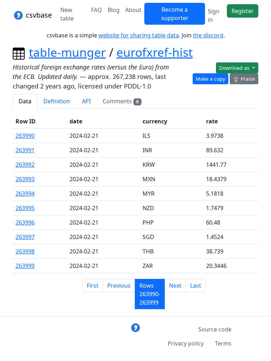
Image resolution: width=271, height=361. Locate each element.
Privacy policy (186, 343)
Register (242, 11)
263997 (25, 237)
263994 (25, 193)
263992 (25, 165)
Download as (235, 68)
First (92, 285)
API (86, 101)
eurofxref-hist (154, 52)
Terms (223, 343)
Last (195, 285)
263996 (25, 222)
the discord (208, 35)
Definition (56, 101)
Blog (114, 10)
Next (175, 285)
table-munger (67, 52)
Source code (214, 329)
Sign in (213, 15)
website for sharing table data (138, 35)
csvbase (38, 15)
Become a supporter (174, 14)
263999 (25, 266)
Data (25, 101)
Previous (119, 285)
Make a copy (210, 78)
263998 (25, 251)
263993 (25, 179)
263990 (25, 136)
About (133, 10)
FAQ (96, 10)
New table (67, 14)
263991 (25, 150)
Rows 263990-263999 (149, 294)
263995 (25, 208)
